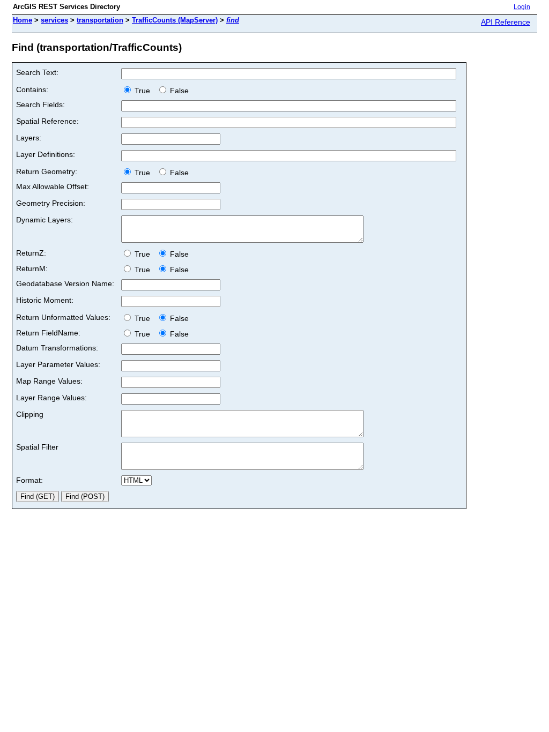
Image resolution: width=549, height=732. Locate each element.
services (54, 20)
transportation (100, 20)
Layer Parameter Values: (58, 364)
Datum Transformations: (57, 347)
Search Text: (37, 72)
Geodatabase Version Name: (65, 283)
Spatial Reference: (47, 121)
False (178, 90)
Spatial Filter (37, 447)
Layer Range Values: (51, 397)
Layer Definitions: (45, 154)
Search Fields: (40, 104)
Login (522, 7)
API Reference (505, 22)
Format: (29, 480)
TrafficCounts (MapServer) (175, 20)
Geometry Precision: (50, 203)
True (143, 90)
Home (22, 20)
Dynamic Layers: (44, 219)
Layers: (28, 137)
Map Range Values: (49, 381)
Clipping (29, 414)
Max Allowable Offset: (52, 186)
